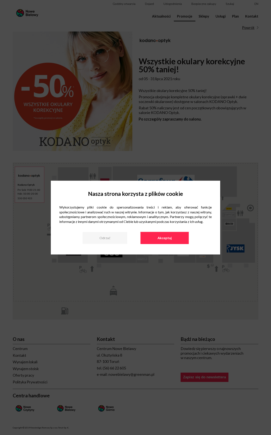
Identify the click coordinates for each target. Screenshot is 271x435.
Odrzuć (105, 238)
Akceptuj (165, 238)
